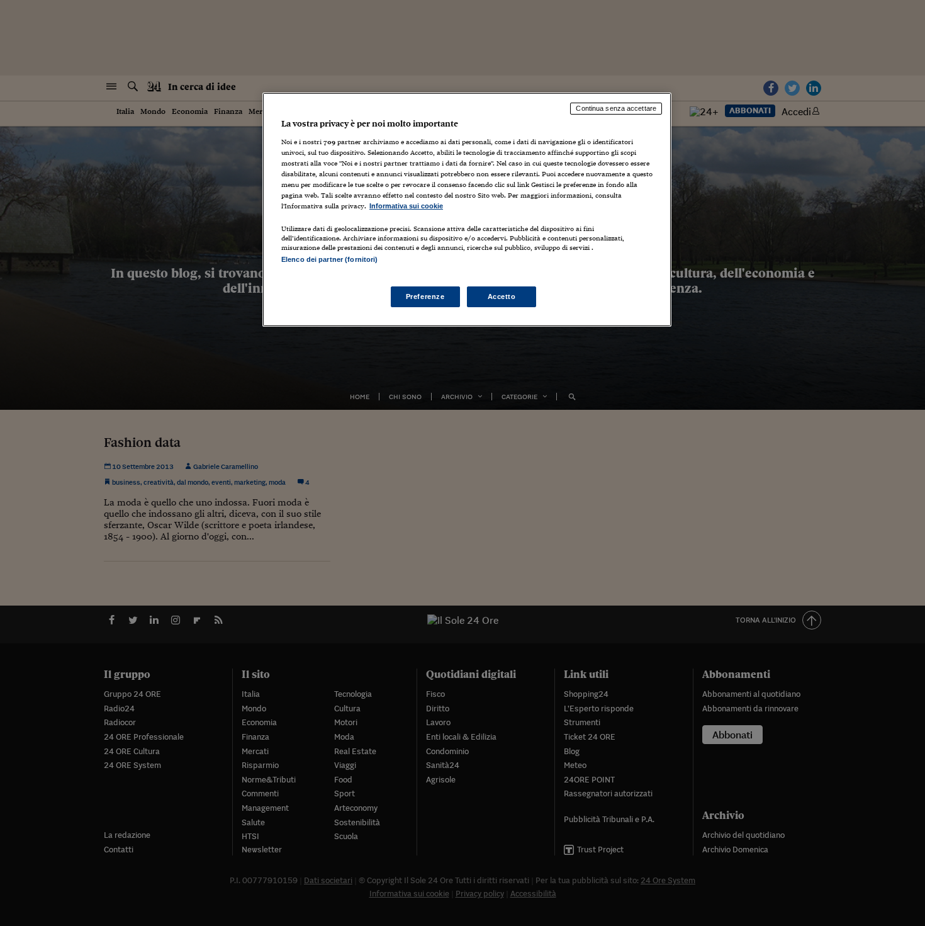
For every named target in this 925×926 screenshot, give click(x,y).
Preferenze (425, 296)
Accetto (502, 296)
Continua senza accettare (616, 108)
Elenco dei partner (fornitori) (329, 259)
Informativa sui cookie (406, 206)
